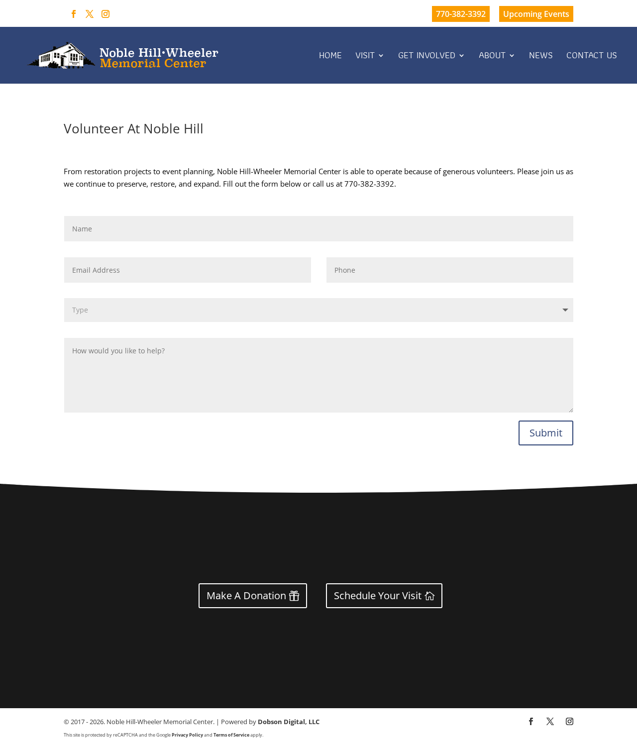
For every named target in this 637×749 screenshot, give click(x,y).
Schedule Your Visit (378, 595)
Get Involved (426, 57)
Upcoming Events (536, 13)
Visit (365, 57)
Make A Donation (246, 595)
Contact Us (591, 57)
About (492, 57)
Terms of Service (231, 735)
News (541, 57)
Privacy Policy (187, 735)
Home (330, 57)
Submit (546, 432)
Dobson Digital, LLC (288, 721)
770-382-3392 (461, 13)
